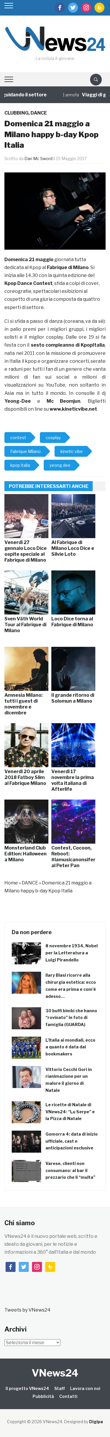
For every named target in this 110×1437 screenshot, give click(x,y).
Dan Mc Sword (38, 158)
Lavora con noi (85, 1388)
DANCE (39, 113)
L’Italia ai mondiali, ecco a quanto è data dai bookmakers (70, 1047)
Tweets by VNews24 (27, 1310)
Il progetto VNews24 (27, 1388)
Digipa (96, 1421)
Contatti (68, 1396)
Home (11, 883)
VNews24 (55, 1373)
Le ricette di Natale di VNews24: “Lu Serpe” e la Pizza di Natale (70, 1111)
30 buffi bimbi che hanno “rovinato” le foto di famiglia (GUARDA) (71, 1017)
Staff (59, 1388)
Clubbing (16, 113)
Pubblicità (43, 1396)
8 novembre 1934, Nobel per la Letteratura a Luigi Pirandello (71, 952)
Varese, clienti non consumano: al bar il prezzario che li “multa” (70, 1170)
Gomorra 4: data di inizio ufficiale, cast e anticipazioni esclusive (71, 1141)
